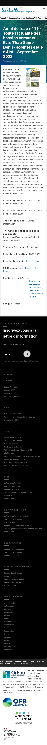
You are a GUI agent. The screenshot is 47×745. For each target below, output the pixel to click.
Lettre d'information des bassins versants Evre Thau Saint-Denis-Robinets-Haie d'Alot (36, 287)
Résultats (7, 619)
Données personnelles (33, 662)
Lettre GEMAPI (10, 390)
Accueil (3, 18)
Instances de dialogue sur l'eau (16, 466)
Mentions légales (13, 662)
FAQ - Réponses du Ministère (15, 462)
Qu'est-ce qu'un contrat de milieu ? (17, 516)
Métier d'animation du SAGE (15, 459)
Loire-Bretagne (33, 261)
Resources (8, 650)
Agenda (7, 384)
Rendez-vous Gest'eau (13, 582)
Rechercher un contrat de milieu (16, 525)
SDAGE (7, 408)
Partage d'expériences (17, 567)
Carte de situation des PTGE (15, 486)
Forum (6, 576)
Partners (7, 637)
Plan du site (26, 663)
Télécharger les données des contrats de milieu (23, 529)
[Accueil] (18, 10)
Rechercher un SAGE (12, 447)
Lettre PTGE (8, 393)
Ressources (9, 625)
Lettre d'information (11, 387)
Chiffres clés (9, 453)
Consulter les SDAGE (12, 420)
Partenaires (8, 612)
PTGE (6, 477)
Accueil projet (9, 603)
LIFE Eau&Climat (13, 597)
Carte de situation (11, 444)
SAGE (7, 431)
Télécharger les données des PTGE (18, 492)
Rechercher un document (14, 549)
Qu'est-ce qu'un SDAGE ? (14, 414)
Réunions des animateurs (14, 579)
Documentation (14, 18)
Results (7, 643)
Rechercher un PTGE (12, 489)
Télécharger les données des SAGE (18, 450)
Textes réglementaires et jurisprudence (19, 417)
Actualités (10, 375)
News (6, 634)
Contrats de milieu (15, 510)
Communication (10, 622)
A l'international (10, 585)
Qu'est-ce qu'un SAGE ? (13, 438)
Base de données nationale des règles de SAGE (22, 456)
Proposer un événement (13, 396)
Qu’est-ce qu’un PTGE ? (13, 483)
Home (6, 628)
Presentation (9, 631)
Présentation (9, 606)
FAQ (1, 662)
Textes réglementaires (13, 441)
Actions (7, 615)
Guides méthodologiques (14, 555)
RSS (17, 663)
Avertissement (7, 663)
